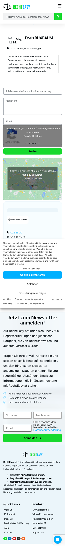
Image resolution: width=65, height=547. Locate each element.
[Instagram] (18, 538)
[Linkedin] (10, 538)
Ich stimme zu (32, 142)
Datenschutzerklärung (47, 430)
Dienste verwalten (31, 268)
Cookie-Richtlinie (33, 136)
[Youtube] (14, 538)
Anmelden (32, 438)
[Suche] (58, 16)
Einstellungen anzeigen (32, 293)
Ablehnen (32, 284)
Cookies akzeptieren (32, 274)
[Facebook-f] (5, 538)
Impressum (57, 299)
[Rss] (23, 538)
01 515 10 (16, 232)
